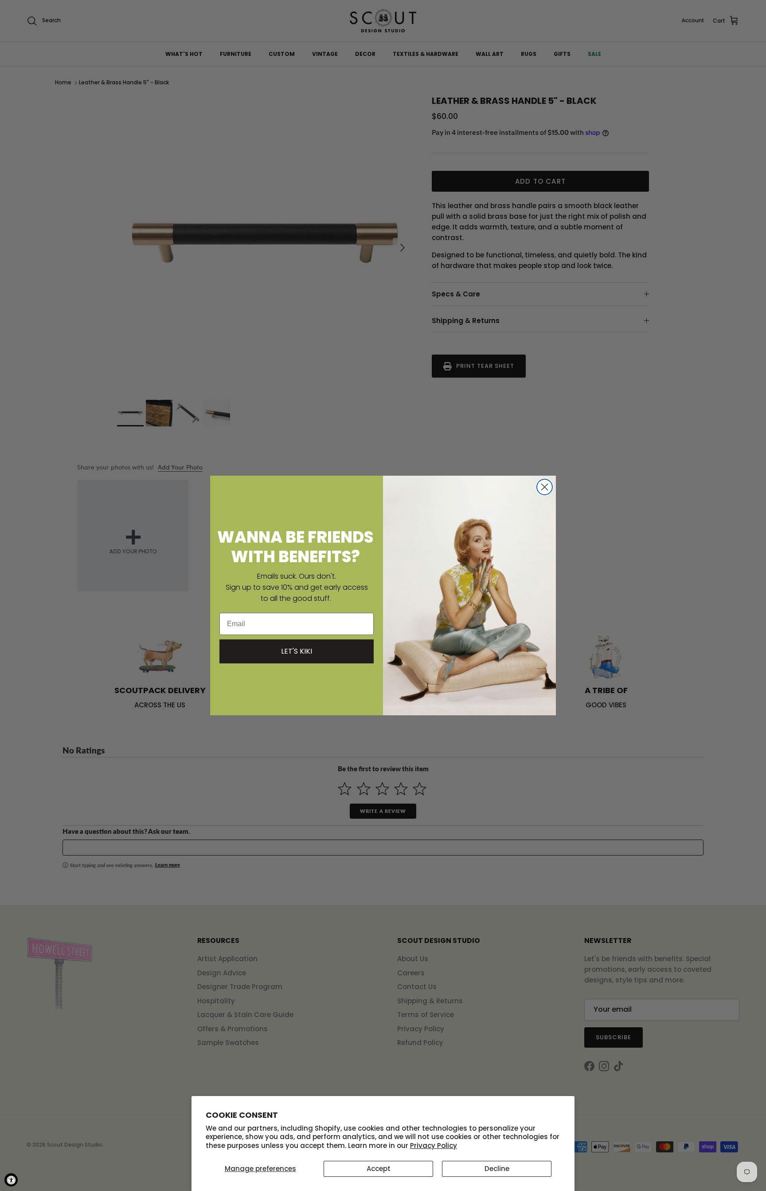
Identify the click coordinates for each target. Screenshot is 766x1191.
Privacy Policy (433, 1145)
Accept (379, 1168)
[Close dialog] (544, 487)
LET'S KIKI (296, 651)
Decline (497, 1168)
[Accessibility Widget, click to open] (11, 1180)
